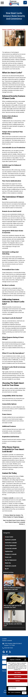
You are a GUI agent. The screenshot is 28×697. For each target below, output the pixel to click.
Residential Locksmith (10, 566)
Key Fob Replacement (10, 560)
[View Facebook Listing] (6, 653)
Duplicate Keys (9, 551)
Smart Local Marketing (16, 692)
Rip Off (7, 568)
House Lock (8, 557)
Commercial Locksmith (11, 548)
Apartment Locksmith (10, 539)
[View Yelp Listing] (9, 653)
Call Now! (18, 680)
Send (24, 692)
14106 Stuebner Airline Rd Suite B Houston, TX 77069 (13, 644)
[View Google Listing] (3, 653)
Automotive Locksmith (11, 542)
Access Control (9, 537)
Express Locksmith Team (8, 29)
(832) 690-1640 (8, 648)
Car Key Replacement (10, 545)
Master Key (8, 563)
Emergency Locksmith (10, 554)
